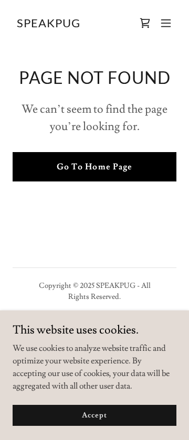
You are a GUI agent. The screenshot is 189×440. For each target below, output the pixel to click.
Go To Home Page (94, 167)
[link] (48, 24)
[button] (165, 23)
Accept (94, 415)
